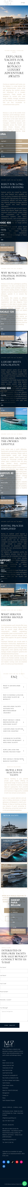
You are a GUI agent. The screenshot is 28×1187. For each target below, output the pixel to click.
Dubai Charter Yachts (7, 1085)
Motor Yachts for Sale (8, 1063)
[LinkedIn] (3, 1166)
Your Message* (4, 1008)
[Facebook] (3, 1162)
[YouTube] (17, 1162)
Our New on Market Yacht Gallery (10, 1080)
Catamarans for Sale (7, 1068)
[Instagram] (21, 1162)
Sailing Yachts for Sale (8, 1065)
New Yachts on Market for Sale (10, 1078)
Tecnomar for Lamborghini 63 (9, 1075)
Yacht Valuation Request (8, 1100)
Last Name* (3, 975)
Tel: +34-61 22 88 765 (7, 1142)
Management (5, 1093)
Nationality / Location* (5, 1000)
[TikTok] (12, 1162)
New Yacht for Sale (7, 1070)
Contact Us (5, 1095)
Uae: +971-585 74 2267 (8, 1120)
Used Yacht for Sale (7, 1073)
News (3, 1098)
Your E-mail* (3, 983)
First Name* (3, 967)
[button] (24, 1183)
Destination (5, 1088)
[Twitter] (8, 1162)
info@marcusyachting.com (9, 1118)
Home (4, 1060)
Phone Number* (4, 991)
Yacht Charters (6, 1083)
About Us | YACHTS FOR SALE (10, 1090)
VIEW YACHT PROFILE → (18, 931)
